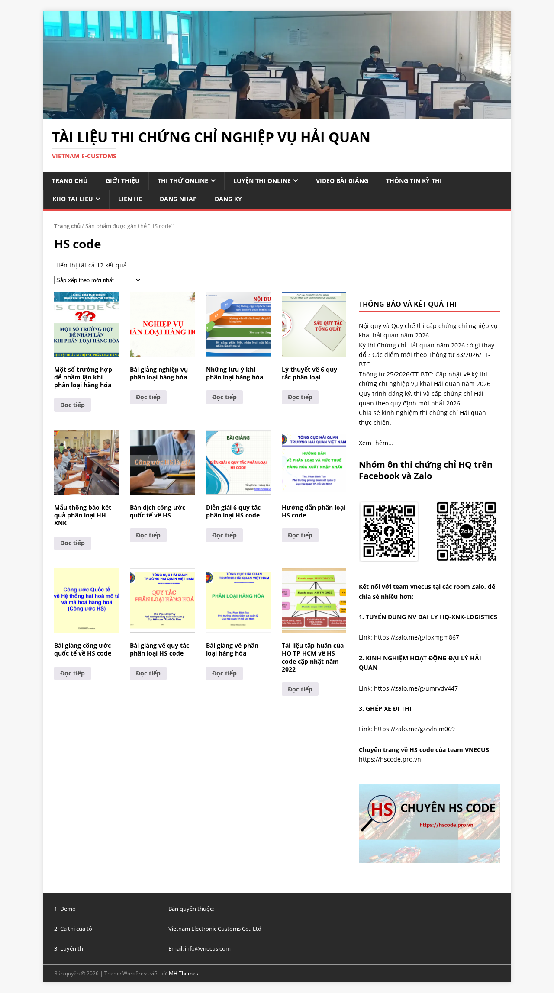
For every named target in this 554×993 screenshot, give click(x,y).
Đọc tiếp (72, 405)
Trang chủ (67, 226)
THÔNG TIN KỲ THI (414, 181)
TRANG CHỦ (70, 181)
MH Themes (183, 973)
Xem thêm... (376, 443)
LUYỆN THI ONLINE (262, 181)
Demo (68, 909)
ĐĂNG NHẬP (178, 199)
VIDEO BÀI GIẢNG (342, 181)
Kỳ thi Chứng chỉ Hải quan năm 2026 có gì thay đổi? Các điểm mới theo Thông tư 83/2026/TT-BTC (426, 355)
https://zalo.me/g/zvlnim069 (414, 729)
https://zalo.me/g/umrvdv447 (416, 688)
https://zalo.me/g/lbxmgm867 (416, 637)
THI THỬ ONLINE (183, 181)
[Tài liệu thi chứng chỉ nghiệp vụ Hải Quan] (277, 114)
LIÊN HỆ (130, 199)
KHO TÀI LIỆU (72, 199)
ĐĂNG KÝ (228, 199)
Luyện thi (72, 948)
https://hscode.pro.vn (390, 759)
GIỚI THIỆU (123, 181)
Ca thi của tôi (76, 928)
